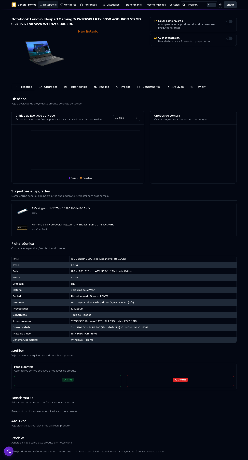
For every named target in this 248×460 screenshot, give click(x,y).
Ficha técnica (78, 86)
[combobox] (126, 118)
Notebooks (50, 4)
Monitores (70, 4)
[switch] (229, 21)
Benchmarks (134, 4)
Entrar (230, 4)
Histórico (26, 86)
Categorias (113, 4)
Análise (104, 86)
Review (200, 86)
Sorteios (175, 4)
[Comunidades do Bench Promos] (8, 451)
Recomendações (155, 4)
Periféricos (90, 4)
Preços (126, 86)
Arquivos (178, 86)
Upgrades (51, 86)
